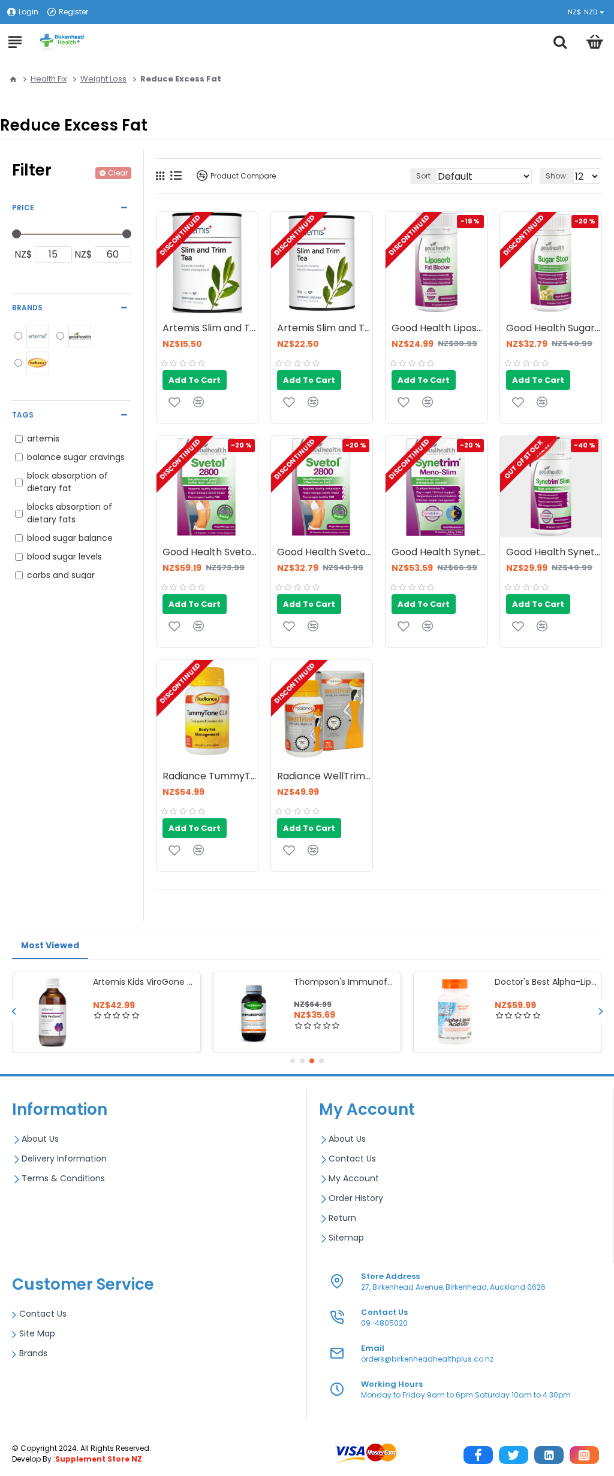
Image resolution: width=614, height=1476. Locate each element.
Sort (423, 176)
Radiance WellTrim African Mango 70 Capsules (324, 776)
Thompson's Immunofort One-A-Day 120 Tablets (144, 981)
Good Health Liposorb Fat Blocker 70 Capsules (439, 328)
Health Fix (49, 78)
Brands (27, 308)
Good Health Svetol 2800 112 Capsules (210, 552)
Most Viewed (50, 945)
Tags (23, 415)
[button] (13, 1010)
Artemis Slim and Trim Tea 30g (324, 328)
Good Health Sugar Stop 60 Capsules (553, 328)
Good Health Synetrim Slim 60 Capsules (553, 552)
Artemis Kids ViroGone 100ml (546, 981)
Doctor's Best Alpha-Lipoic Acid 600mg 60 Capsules (345, 981)
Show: (557, 176)
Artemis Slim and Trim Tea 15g (210, 328)
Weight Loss (103, 78)
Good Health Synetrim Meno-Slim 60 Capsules (439, 552)
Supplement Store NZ (98, 1459)
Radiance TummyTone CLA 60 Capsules (210, 776)
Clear (118, 173)
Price (23, 207)
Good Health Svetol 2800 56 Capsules (324, 552)
